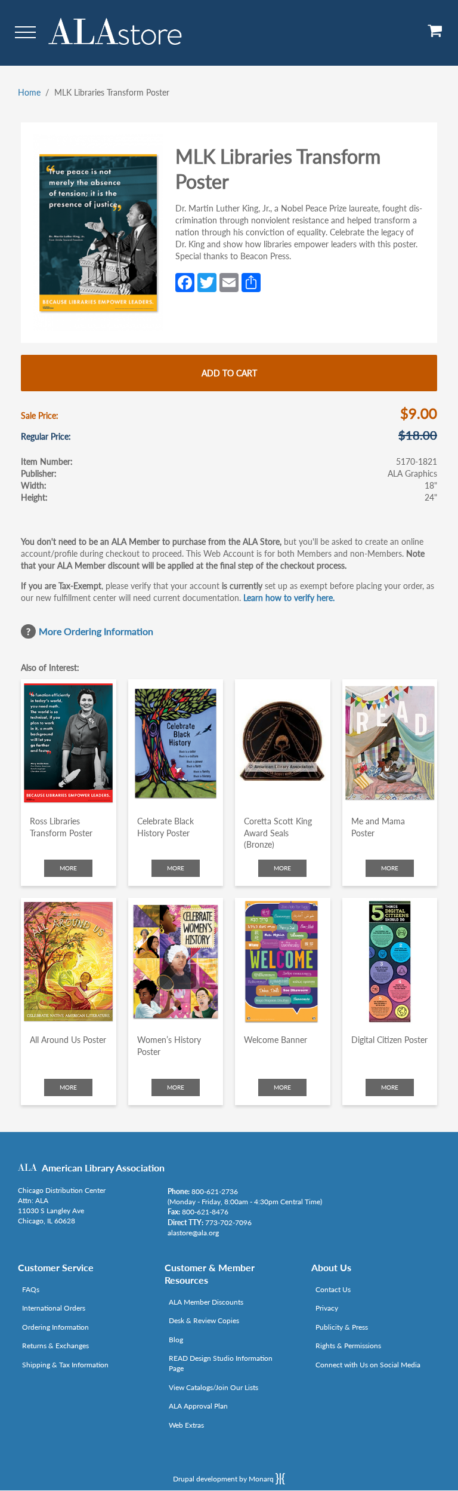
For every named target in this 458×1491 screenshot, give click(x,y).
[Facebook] (184, 281)
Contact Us (333, 1289)
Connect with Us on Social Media (367, 1364)
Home (29, 92)
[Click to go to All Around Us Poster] (68, 961)
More (68, 868)
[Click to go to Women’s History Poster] (176, 961)
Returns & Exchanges (55, 1345)
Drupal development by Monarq (224, 1478)
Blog (176, 1339)
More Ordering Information (96, 631)
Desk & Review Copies (204, 1320)
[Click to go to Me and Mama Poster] (390, 742)
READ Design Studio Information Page (221, 1363)
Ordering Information (55, 1327)
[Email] (229, 281)
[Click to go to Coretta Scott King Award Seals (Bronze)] (282, 742)
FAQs (30, 1289)
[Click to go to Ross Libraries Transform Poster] (68, 742)
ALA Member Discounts (206, 1301)
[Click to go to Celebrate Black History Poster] (176, 742)
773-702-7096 (228, 1222)
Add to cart (229, 373)
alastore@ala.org (193, 1232)
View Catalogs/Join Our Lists (213, 1387)
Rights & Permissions (348, 1345)
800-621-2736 (214, 1191)
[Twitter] (206, 281)
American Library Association (103, 1167)
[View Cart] (435, 35)
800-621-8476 (205, 1211)
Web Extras (186, 1425)
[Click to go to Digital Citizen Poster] (390, 961)
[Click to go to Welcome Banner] (282, 961)
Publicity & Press (341, 1327)
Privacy (326, 1307)
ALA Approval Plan (198, 1405)
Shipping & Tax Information (65, 1364)
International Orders (53, 1307)
